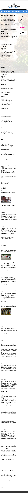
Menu (2, 9)
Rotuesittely (5, 11)
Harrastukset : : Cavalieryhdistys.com (14, 7)
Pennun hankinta (17, 11)
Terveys (9, 11)
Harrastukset (22, 11)
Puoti (1, 12)
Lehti (26, 11)
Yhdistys (1, 11)
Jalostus (12, 11)
